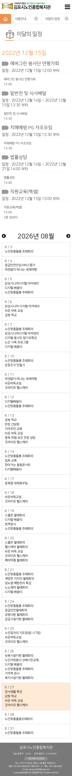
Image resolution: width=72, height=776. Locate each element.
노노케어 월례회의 (16, 587)
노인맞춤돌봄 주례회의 (19, 292)
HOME (5, 19)
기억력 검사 (12, 673)
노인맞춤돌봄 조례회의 (19, 251)
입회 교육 (11, 460)
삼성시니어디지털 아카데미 (22, 283)
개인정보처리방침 (36, 758)
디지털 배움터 (13, 288)
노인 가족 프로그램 (16, 342)
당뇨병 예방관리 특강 (18, 583)
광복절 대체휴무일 (16, 483)
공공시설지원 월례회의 (19, 619)
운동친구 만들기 (15, 365)
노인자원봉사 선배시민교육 (22, 660)
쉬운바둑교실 (13, 383)
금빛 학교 (11, 315)
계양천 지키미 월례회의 (19, 578)
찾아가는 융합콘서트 (17, 465)
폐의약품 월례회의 (16, 560)
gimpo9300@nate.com (39, 769)
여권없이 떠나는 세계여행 (21, 269)
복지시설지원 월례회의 (19, 678)
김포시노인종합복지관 (36, 747)
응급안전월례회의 (16, 610)
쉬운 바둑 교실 (14, 310)
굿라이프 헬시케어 (16, 705)
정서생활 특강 (13, 691)
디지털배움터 (13, 401)
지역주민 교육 (13, 428)
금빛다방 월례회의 (16, 614)
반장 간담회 (12, 424)
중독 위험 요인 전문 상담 (20, 437)
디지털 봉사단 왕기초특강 (21, 338)
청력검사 (10, 524)
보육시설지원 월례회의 (19, 655)
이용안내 (20, 19)
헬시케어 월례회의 (16, 547)
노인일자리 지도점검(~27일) (23, 633)
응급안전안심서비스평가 (20, 265)
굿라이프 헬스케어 (16, 387)
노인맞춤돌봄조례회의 (18, 719)
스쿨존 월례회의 (15, 515)
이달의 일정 (52, 19)
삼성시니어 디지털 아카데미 (22, 306)
